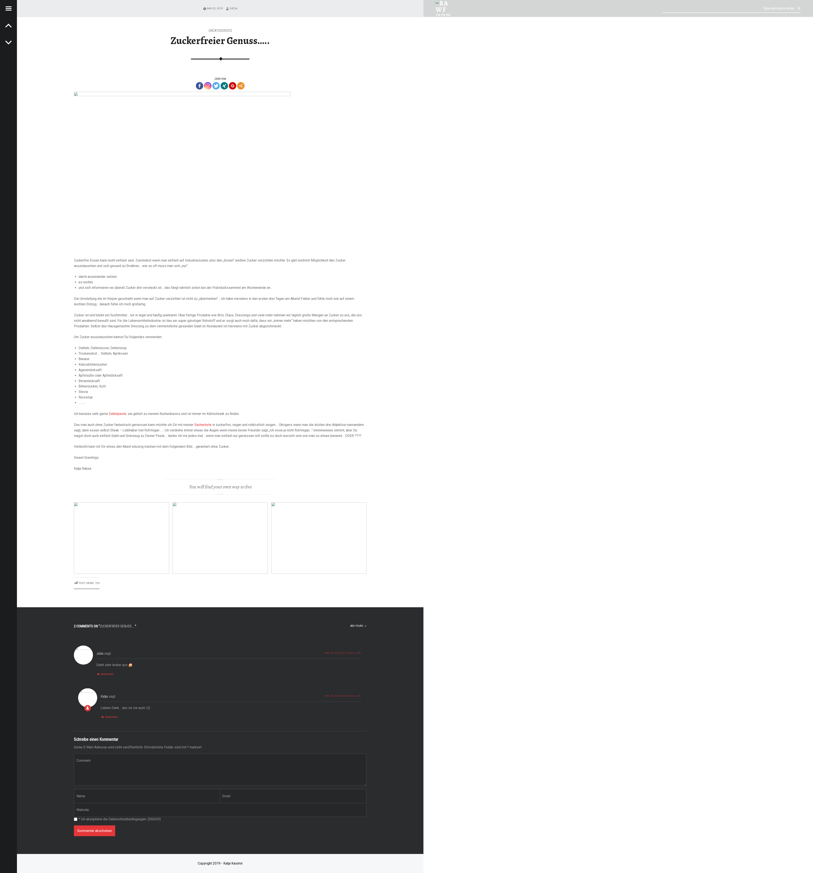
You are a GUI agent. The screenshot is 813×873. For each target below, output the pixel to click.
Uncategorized (220, 31)
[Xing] (224, 86)
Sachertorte (203, 425)
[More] (241, 86)
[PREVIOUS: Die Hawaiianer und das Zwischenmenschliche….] (8, 42)
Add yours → (358, 625)
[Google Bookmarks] (232, 86)
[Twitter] (216, 86)
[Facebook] (199, 86)
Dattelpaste (117, 414)
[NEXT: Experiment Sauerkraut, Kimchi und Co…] (8, 25)
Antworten (107, 674)
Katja (234, 8)
